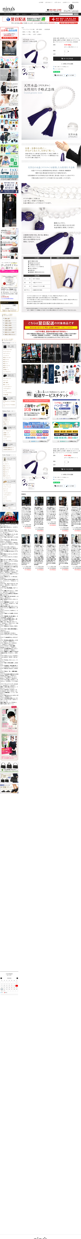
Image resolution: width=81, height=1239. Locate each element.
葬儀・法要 (35, 32)
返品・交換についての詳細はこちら (62, 66)
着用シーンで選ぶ (27, 32)
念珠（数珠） (39, 29)
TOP (23, 27)
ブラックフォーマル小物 (28, 29)
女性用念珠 (47, 29)
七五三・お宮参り (37, 34)
